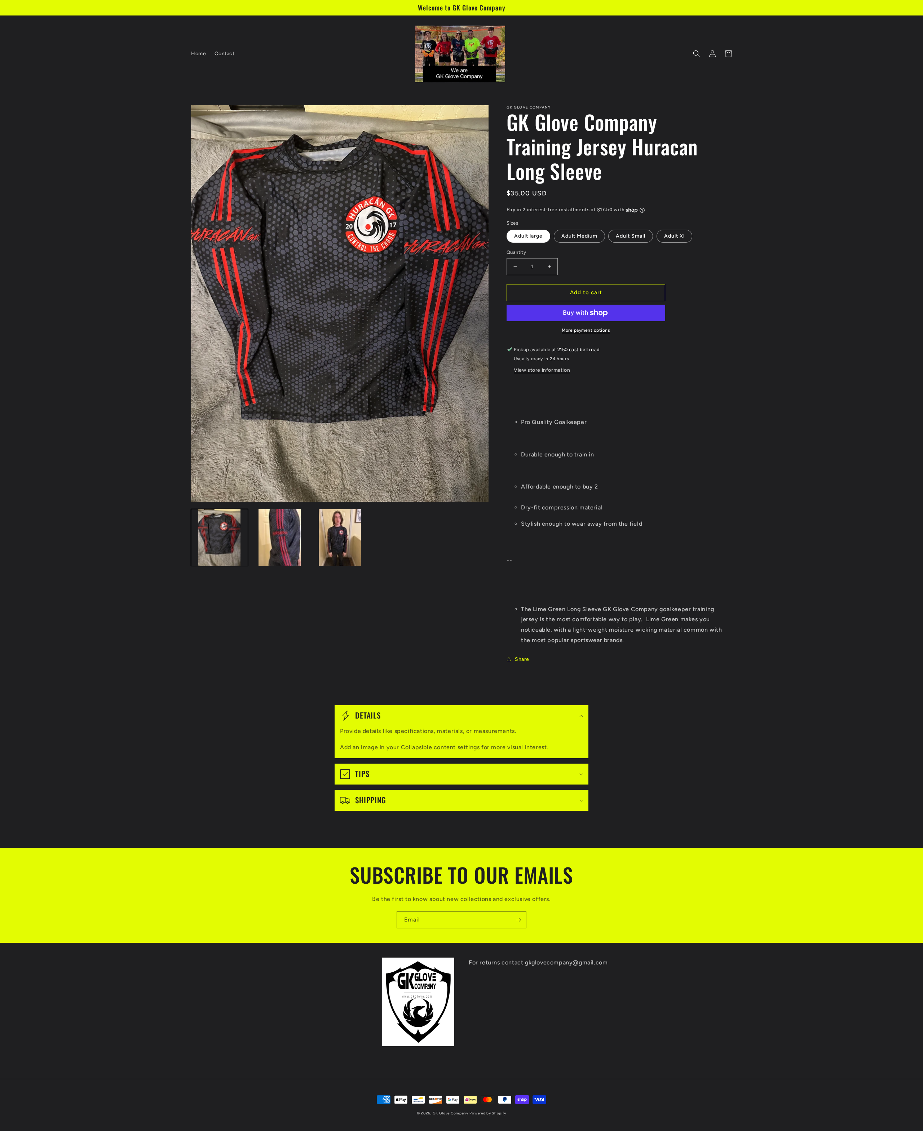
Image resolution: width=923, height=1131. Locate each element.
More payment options (586, 330)
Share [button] (522, 659)
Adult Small (630, 236)
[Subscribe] (518, 919)
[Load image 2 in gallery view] (279, 537)
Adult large (528, 236)
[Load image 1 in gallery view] (219, 537)
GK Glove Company (450, 1113)
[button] (697, 54)
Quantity (516, 252)
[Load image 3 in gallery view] (340, 537)
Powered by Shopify (487, 1113)
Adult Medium (579, 236)
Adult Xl (674, 236)
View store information (542, 370)
